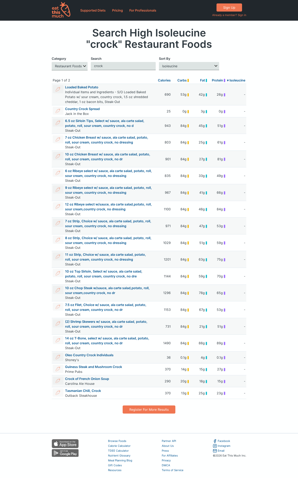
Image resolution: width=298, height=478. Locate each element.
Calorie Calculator (119, 445)
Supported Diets (93, 10)
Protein (218, 80)
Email (221, 450)
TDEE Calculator (118, 450)
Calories (164, 80)
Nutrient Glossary (119, 455)
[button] (70, 66)
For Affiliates (170, 455)
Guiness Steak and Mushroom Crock (93, 367)
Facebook (224, 441)
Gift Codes (115, 465)
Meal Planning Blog (120, 460)
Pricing (117, 10)
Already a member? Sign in (229, 15)
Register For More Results (149, 409)
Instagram (224, 445)
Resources (114, 470)
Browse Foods (117, 441)
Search (96, 59)
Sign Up (229, 7)
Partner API (169, 441)
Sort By (164, 59)
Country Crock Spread (82, 109)
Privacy (166, 460)
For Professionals (142, 10)
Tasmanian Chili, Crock (83, 391)
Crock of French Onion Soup (87, 379)
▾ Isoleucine (236, 80)
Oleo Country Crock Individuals (89, 355)
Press (165, 450)
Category (59, 59)
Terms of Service (172, 470)
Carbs (182, 80)
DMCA (166, 465)
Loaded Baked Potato (81, 87)
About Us (168, 445)
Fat (203, 80)
